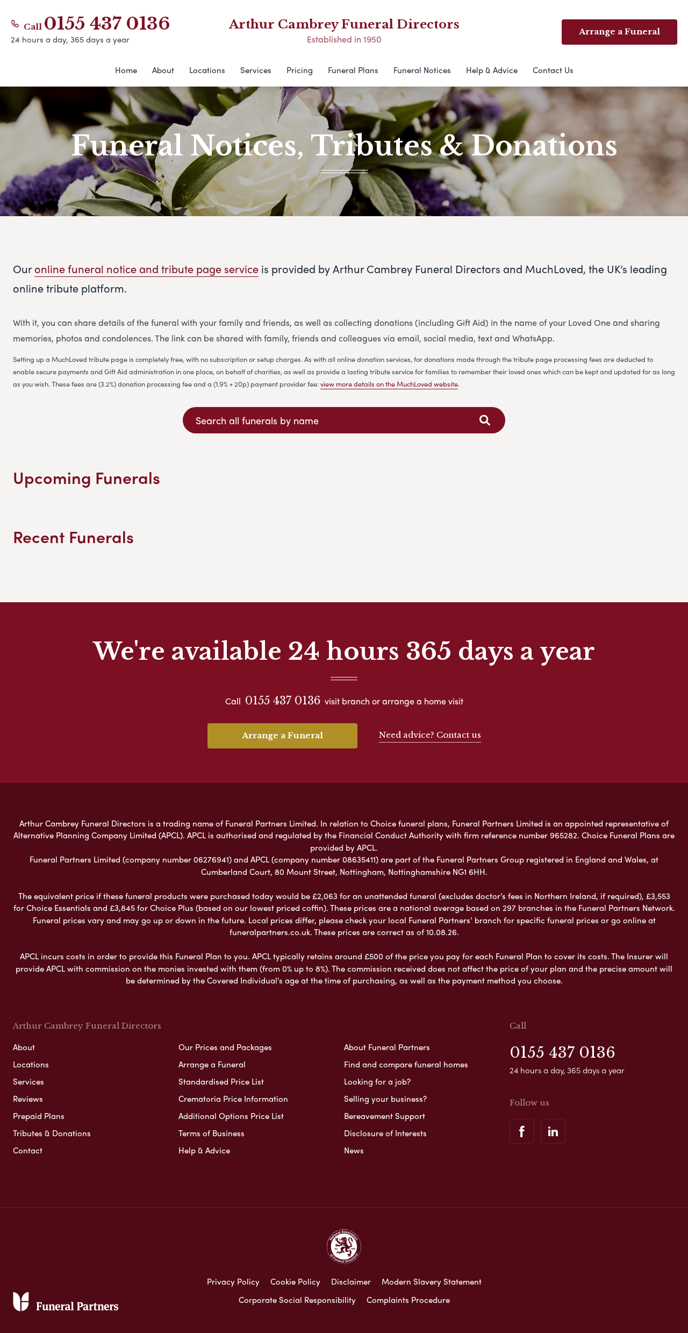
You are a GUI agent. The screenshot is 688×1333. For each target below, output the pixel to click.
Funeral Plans (353, 70)
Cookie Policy (295, 1281)
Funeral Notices (422, 70)
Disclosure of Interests (385, 1133)
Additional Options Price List (231, 1116)
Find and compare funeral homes (406, 1064)
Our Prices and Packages (225, 1047)
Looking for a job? (377, 1081)
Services (255, 70)
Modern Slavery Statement (432, 1281)
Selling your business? (385, 1098)
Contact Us (553, 70)
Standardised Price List (221, 1081)
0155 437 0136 (107, 23)
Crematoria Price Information (233, 1098)
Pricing (299, 70)
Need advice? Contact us (430, 735)
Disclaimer (351, 1281)
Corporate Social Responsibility (297, 1300)
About (163, 70)
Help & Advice (492, 70)
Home (126, 70)
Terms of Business (211, 1133)
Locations (207, 70)
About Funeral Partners (387, 1047)
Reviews (28, 1098)
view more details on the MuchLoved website (389, 384)
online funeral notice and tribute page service (146, 268)
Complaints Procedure (408, 1300)
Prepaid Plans (38, 1116)
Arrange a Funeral (619, 31)
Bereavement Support (384, 1116)
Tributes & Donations (52, 1133)
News (354, 1150)
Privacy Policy (233, 1281)
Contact (27, 1150)
